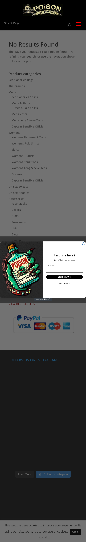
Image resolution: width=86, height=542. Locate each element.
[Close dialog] (83, 243)
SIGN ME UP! (64, 277)
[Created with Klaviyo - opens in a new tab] (43, 299)
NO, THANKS (64, 283)
